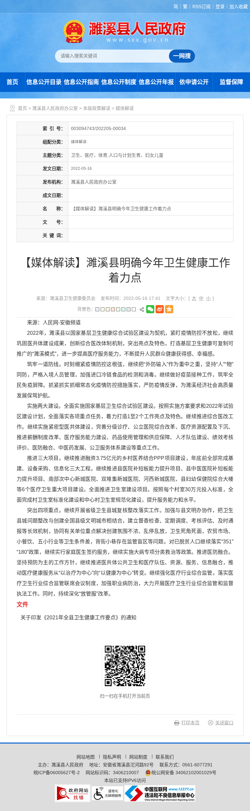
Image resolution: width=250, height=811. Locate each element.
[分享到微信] (151, 309)
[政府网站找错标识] (72, 792)
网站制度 (139, 756)
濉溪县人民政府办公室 (55, 108)
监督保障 (231, 82)
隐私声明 (112, 756)
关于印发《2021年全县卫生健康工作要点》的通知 (78, 617)
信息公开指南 (81, 82)
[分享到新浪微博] (160, 309)
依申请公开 (194, 82)
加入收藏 (238, 6)
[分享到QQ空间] (169, 309)
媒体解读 (125, 108)
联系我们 (165, 756)
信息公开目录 (44, 82)
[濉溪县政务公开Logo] (125, 31)
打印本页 (190, 722)
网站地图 (86, 756)
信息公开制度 (118, 82)
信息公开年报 (156, 82)
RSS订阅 (201, 6)
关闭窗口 (224, 722)
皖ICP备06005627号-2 (57, 772)
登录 (220, 6)
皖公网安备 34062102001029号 (183, 772)
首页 (12, 82)
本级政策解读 (96, 108)
